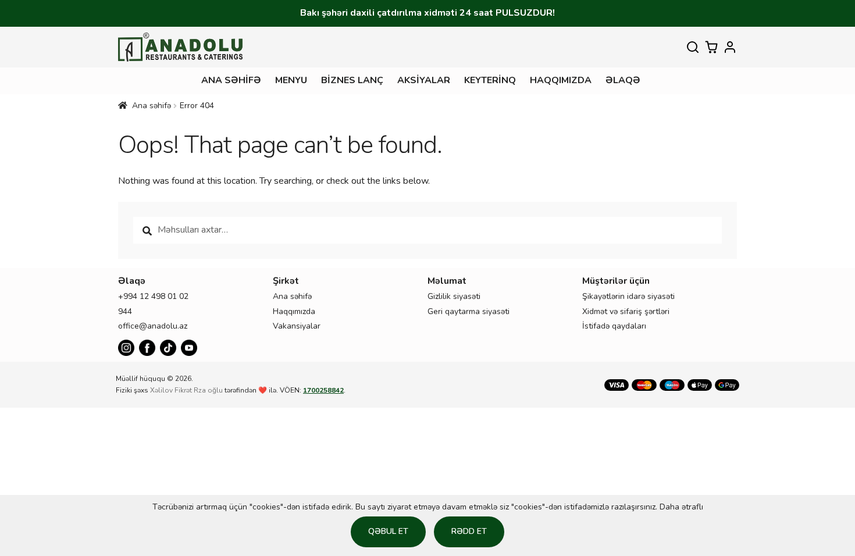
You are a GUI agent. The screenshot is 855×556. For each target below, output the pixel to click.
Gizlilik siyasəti (454, 296)
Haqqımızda (561, 80)
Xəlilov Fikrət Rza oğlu (186, 390)
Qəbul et (388, 531)
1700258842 (323, 390)
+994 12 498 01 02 (153, 296)
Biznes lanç (352, 80)
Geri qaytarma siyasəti (469, 311)
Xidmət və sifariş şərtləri (625, 311)
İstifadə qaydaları (614, 326)
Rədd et (469, 531)
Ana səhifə (231, 80)
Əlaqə (622, 80)
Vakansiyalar (296, 326)
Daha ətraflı (681, 506)
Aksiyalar (423, 80)
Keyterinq (490, 80)
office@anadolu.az (152, 326)
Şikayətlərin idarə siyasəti (628, 296)
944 (125, 311)
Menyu (291, 80)
